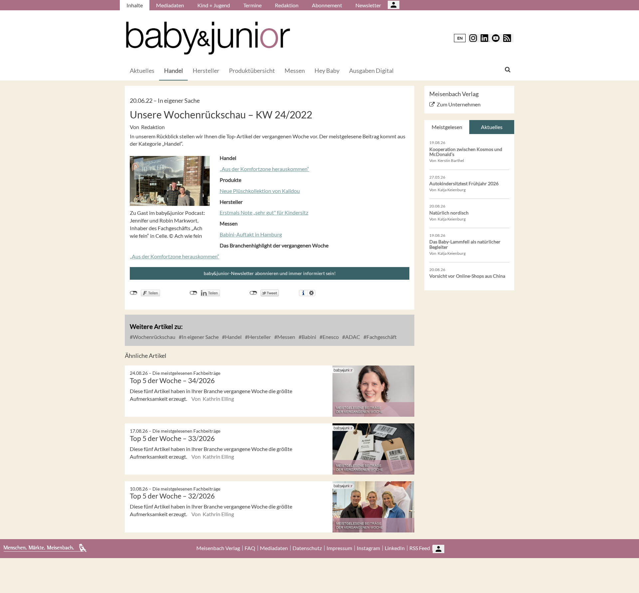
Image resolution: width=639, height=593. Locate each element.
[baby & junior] (208, 38)
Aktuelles (142, 70)
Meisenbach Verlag (218, 548)
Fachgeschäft (381, 337)
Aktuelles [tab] (492, 127)
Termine (252, 5)
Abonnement (327, 5)
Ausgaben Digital (371, 70)
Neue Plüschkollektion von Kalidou (260, 191)
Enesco (330, 337)
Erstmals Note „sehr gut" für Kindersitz (264, 212)
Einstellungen (311, 293)
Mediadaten (170, 5)
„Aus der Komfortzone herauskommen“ (264, 169)
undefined (193, 293)
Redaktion (287, 5)
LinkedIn (395, 548)
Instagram (368, 548)
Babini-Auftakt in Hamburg (251, 234)
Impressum (339, 548)
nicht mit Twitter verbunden (253, 293)
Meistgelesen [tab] (447, 127)
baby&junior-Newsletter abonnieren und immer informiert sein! (270, 273)
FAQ (250, 548)
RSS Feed (419, 548)
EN (460, 38)
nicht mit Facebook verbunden (133, 293)
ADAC (352, 337)
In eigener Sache (200, 337)
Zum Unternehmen (459, 104)
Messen (295, 70)
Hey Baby (327, 70)
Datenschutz (307, 548)
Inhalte (134, 5)
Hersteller (206, 70)
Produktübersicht (252, 70)
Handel (173, 70)
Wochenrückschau (153, 337)
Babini (308, 337)
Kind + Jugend (213, 5)
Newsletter (368, 5)
